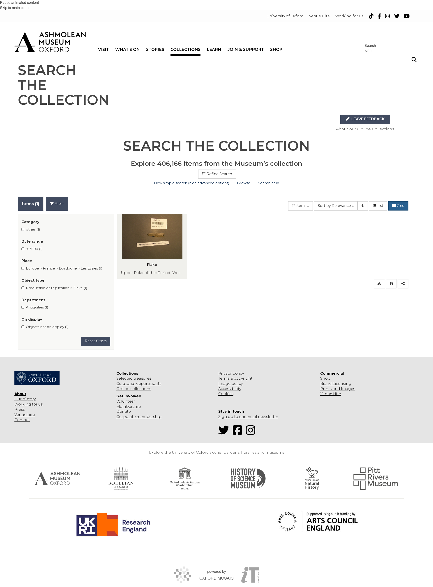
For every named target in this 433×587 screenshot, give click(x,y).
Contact (22, 420)
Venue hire (24, 414)
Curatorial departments (138, 383)
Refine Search (219, 174)
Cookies (225, 394)
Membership (128, 406)
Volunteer (125, 401)
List (380, 206)
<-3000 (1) (34, 249)
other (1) (33, 229)
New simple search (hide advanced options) (191, 183)
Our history (25, 399)
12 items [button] (299, 206)
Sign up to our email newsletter (248, 417)
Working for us (28, 404)
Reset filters (95, 341)
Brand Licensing (335, 383)
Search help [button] (268, 183)
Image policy (230, 383)
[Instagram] (252, 433)
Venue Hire (330, 394)
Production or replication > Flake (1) (56, 288)
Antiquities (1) (37, 307)
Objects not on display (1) (47, 327)
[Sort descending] (362, 206)
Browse (243, 183)
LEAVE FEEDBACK (367, 119)
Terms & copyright (235, 378)
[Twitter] (225, 433)
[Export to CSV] (379, 283)
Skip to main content (16, 7)
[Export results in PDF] (391, 283)
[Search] (414, 57)
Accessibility (229, 389)
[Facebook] (239, 433)
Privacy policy (231, 373)
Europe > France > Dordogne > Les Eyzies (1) (64, 268)
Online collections (133, 389)
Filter (59, 204)
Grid (401, 206)
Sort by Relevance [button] (334, 206)
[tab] (31, 204)
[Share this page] (403, 283)
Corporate (126, 417)
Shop (325, 378)
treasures (142, 378)
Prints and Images (337, 389)
